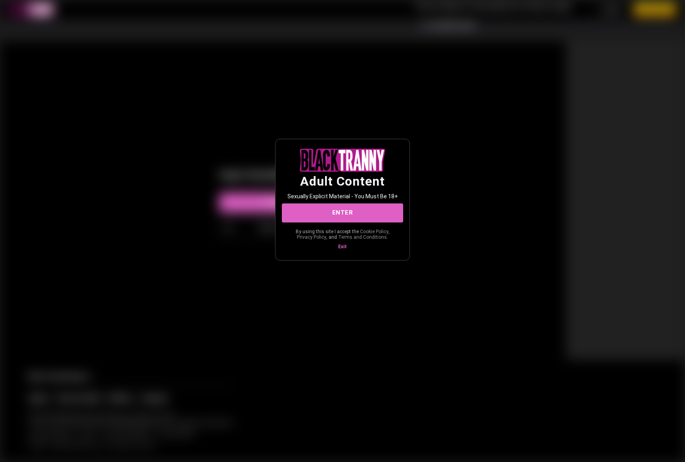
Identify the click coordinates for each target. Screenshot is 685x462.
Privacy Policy (311, 237)
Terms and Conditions (362, 237)
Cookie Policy (374, 231)
